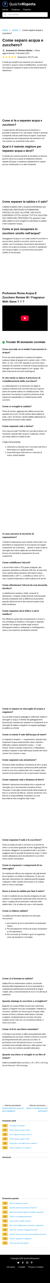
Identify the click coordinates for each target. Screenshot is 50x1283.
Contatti (21, 1267)
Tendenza (16, 10)
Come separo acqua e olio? (19, 1139)
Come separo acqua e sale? (19, 1130)
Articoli (5, 10)
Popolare (27, 10)
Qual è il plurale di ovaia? (18, 1203)
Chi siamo (11, 1267)
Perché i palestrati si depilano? (20, 1239)
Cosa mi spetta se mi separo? (20, 1148)
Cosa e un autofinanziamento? (20, 1216)
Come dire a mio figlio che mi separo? (23, 1143)
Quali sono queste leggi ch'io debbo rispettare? (26, 1212)
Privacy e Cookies (35, 1267)
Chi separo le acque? (17, 1126)
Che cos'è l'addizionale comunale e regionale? (26, 1225)
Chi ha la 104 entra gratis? (19, 1243)
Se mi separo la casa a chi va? (20, 1134)
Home (5, 30)
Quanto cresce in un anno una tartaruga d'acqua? (27, 1234)
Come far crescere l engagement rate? (23, 1230)
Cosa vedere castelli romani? (20, 1221)
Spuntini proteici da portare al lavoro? (23, 1208)
